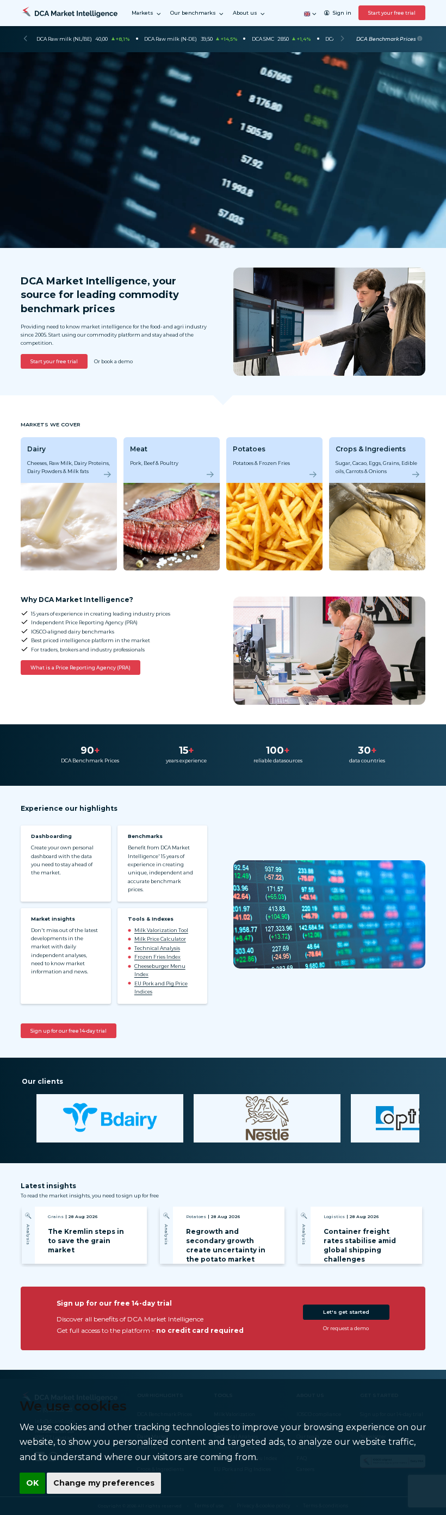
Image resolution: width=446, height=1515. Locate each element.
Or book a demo (113, 361)
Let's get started (346, 1312)
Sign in (341, 13)
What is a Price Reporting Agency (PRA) (80, 667)
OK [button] (32, 1483)
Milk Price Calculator (160, 939)
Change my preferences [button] (103, 1483)
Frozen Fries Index (157, 957)
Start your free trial (392, 13)
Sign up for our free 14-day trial (68, 1031)
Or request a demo (346, 1328)
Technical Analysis (157, 948)
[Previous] (25, 39)
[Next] (342, 39)
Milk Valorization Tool (161, 930)
